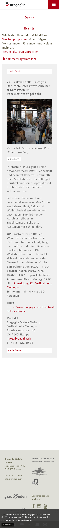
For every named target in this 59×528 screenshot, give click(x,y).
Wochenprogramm (14, 39)
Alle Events (15, 71)
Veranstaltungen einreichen (20, 51)
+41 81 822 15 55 (13, 475)
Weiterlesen (8, 525)
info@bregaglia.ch (19, 338)
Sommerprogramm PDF (21, 58)
